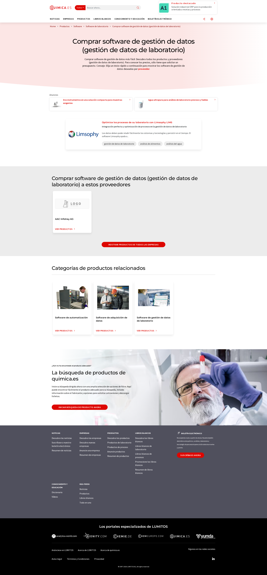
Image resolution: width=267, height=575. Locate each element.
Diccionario (57, 492)
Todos (79, 7)
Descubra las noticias (62, 438)
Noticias (83, 489)
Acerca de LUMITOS (87, 550)
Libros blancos (86, 498)
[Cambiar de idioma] (212, 19)
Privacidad (99, 558)
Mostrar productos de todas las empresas (133, 244)
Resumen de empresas (90, 454)
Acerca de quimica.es (110, 550)
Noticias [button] (55, 19)
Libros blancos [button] (102, 19)
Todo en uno (85, 502)
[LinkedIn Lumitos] (213, 558)
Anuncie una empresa (90, 450)
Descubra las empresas (90, 438)
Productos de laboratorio (119, 442)
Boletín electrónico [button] (160, 19)
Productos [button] (83, 19)
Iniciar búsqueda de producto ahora (80, 407)
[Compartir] (204, 19)
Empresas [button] (68, 19)
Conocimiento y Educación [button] (129, 19)
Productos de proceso (117, 447)
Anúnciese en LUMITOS (62, 550)
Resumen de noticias (61, 450)
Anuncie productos (116, 451)
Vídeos (55, 496)
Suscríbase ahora (190, 455)
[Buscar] (138, 7)
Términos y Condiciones (78, 558)
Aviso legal (57, 558)
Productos (84, 493)
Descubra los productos (118, 438)
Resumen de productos (118, 456)
